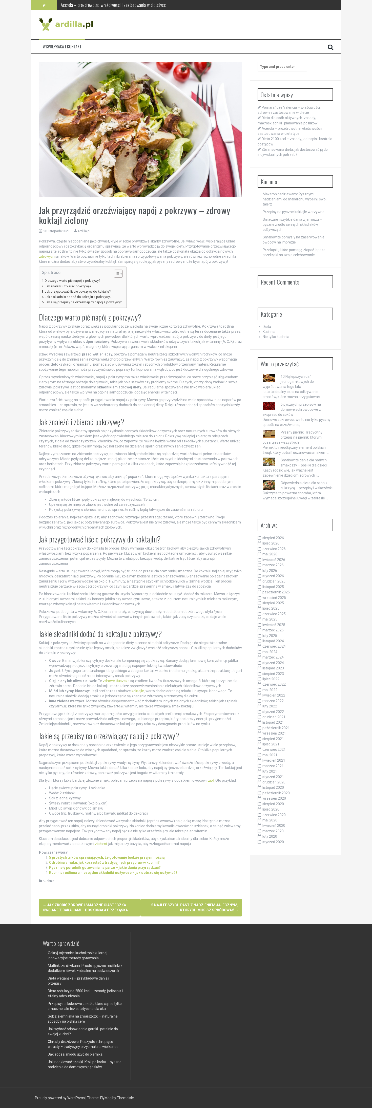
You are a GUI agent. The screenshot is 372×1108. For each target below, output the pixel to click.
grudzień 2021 (273, 717)
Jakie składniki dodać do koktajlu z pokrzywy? (78, 297)
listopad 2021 (273, 722)
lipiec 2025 (270, 608)
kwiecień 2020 (273, 825)
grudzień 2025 (273, 581)
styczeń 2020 (273, 842)
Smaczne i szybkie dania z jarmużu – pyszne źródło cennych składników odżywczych (292, 224)
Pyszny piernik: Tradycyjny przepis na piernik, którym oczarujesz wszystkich (292, 437)
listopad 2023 (273, 668)
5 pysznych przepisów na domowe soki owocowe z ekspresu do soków (292, 409)
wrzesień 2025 (274, 598)
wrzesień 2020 (274, 798)
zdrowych (47, 256)
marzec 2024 (273, 657)
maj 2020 (269, 820)
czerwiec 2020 (274, 815)
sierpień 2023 (273, 674)
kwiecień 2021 (273, 760)
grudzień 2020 (273, 782)
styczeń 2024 (273, 663)
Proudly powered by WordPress (60, 1098)
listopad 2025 (273, 587)
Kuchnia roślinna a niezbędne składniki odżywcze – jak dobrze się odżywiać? (113, 873)
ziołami (101, 844)
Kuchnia (48, 881)
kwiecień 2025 (273, 625)
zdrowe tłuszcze (116, 681)
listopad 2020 (273, 787)
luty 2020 (269, 836)
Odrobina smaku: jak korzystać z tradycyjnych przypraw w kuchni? (104, 862)
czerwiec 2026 (274, 549)
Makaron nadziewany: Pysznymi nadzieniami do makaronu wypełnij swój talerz (294, 199)
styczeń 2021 (273, 777)
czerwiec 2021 (274, 749)
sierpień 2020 (273, 804)
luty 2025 (269, 636)
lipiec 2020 (270, 809)
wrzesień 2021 (274, 733)
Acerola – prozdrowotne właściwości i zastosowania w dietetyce (113, 5)
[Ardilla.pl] (67, 24)
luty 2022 (269, 706)
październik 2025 (276, 592)
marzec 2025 (273, 630)
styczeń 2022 (273, 712)
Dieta (267, 327)
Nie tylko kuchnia (276, 337)
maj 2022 (269, 690)
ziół (211, 780)
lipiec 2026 (270, 543)
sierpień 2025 (273, 603)
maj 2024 (269, 652)
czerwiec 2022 (274, 684)
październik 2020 (276, 793)
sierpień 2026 (273, 538)
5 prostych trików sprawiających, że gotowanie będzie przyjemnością (107, 857)
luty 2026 (269, 571)
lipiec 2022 (270, 679)
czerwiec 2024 (274, 646)
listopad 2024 (273, 641)
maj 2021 (269, 755)
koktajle (138, 691)
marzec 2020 (273, 831)
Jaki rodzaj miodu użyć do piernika (75, 1054)
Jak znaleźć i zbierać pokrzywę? (68, 286)
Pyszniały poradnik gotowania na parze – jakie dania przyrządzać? (105, 868)
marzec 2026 (273, 565)
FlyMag (106, 1098)
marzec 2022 (273, 701)
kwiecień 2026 (273, 560)
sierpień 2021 (273, 739)
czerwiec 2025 (274, 614)
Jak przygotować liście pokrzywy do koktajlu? (78, 291)
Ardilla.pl (83, 231)
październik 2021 (276, 728)
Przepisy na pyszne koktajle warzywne (293, 212)
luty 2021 (269, 771)
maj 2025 (269, 619)
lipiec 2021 (270, 744)
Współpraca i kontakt (62, 47)
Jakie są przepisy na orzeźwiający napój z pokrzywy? (83, 302)
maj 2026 (269, 554)
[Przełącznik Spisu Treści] (115, 273)
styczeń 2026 (273, 576)
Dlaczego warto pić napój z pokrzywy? (72, 281)
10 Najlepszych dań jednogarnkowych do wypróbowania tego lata (288, 381)
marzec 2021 (273, 766)
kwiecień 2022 (273, 695)
